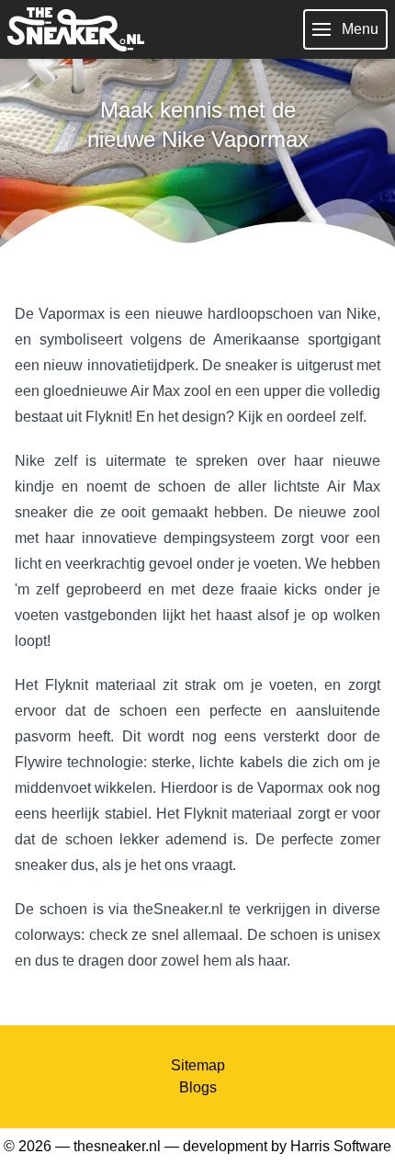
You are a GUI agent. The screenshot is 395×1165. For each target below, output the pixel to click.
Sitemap (198, 1065)
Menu (360, 29)
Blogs (198, 1087)
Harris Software (340, 1146)
